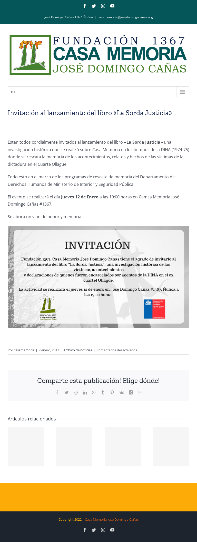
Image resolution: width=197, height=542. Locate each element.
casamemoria (24, 350)
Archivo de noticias (77, 350)
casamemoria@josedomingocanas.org (125, 17)
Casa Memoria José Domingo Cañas (112, 519)
